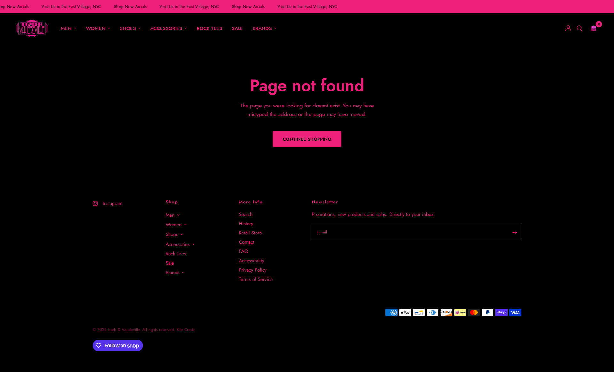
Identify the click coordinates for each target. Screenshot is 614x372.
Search (246, 214)
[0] (592, 28)
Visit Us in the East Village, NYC (70, 6)
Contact (246, 242)
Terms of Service (256, 279)
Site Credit (186, 330)
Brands (262, 28)
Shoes (128, 28)
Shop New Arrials (129, 6)
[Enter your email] (514, 232)
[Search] (579, 28)
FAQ (243, 251)
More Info (251, 202)
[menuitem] (68, 28)
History (246, 223)
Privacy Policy (253, 269)
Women (96, 28)
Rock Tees (209, 28)
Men (66, 28)
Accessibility (251, 260)
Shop (172, 202)
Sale (237, 28)
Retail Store (250, 232)
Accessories (166, 28)
